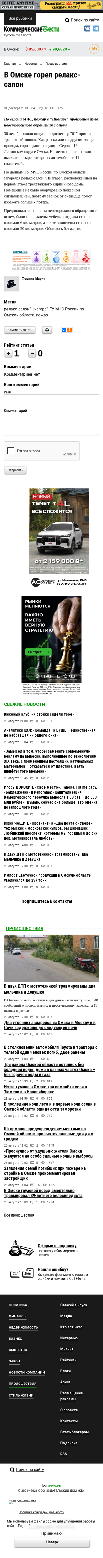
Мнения (67, 1349)
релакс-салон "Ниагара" (26, 309)
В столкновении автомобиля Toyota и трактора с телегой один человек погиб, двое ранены (51, 1050)
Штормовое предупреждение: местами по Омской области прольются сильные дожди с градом (48, 1133)
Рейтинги (68, 1360)
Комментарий (15, 411)
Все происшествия (19, 1215)
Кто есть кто (71, 1327)
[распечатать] (46, 333)
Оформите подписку (57, 1245)
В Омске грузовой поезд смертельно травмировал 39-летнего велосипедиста (43, 1193)
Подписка (69, 1443)
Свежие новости (24, 704)
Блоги (65, 1371)
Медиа (66, 1316)
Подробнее (27, 1526)
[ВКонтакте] (64, 330)
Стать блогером (74, 1432)
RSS (63, 1454)
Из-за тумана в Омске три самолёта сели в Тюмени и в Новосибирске (45, 1089)
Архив (65, 1382)
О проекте (69, 1410)
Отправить (15, 470)
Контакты (69, 1421)
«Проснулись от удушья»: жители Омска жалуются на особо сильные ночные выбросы (49, 1153)
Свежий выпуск (73, 1305)
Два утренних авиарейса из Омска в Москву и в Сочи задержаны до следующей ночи (50, 1025)
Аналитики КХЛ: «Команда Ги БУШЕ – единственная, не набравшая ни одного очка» (50, 733)
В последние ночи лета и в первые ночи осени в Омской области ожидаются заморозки (50, 1106)
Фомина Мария (33, 278)
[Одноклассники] (69, 330)
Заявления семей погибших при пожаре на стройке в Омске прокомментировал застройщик (45, 1173)
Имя (7, 392)
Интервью (69, 1338)
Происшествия (24, 928)
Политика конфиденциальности (41, 1512)
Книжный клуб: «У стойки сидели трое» (39, 714)
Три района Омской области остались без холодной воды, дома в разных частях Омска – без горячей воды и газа (49, 1069)
